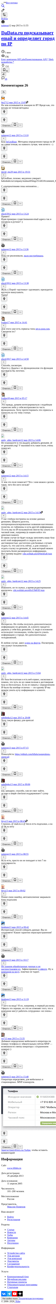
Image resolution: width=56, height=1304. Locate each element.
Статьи (10, 1229)
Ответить (6, 126)
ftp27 (3, 102)
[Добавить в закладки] (15, 124)
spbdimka (5, 717)
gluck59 (5, 214)
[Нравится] (4, 111)
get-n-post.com (43, 329)
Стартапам (12, 1287)
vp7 (3, 1038)
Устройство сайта (16, 1253)
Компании (12, 1237)
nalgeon (5, 25)
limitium (5, 927)
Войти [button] (4, 18)
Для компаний (14, 1258)
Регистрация (13, 1219)
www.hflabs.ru (14, 1168)
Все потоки (12, 2)
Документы (13, 1261)
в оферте (42, 969)
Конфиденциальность (18, 1266)
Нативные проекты (17, 1282)
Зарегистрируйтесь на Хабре (15, 1150)
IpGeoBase (11, 141)
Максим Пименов (16, 1206)
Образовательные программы (22, 1284)
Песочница (13, 1243)
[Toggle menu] (2, 3)
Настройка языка (10, 1298)
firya (3, 821)
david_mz (5, 172)
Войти (10, 1217)
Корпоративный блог (18, 1276)
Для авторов (13, 1256)
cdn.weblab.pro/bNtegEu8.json (37, 553)
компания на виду (10, 971)
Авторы (11, 1240)
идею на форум (32, 643)
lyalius (4, 322)
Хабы (10, 1235)
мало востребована (33, 255)
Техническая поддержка (31, 1298)
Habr (17, 1301)
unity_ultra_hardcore (11, 440)
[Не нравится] (4, 119)
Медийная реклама (16, 1279)
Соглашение (13, 1264)
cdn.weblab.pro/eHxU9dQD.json (29, 590)
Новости (11, 1232)
